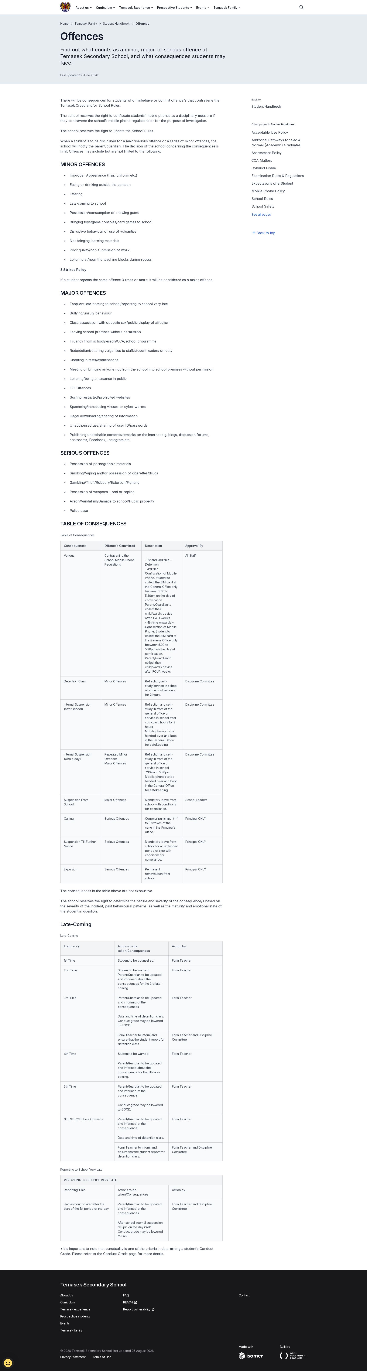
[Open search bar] (301, 7)
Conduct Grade (263, 168)
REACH (128, 1302)
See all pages (261, 214)
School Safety (262, 206)
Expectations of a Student (272, 183)
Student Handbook (116, 23)
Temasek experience (75, 1309)
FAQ (126, 1295)
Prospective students (75, 1316)
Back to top (266, 233)
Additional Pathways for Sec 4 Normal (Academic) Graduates (276, 142)
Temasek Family (86, 23)
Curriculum (67, 1302)
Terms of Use (101, 1357)
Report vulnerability (136, 1309)
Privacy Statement (73, 1357)
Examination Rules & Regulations (277, 176)
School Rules (262, 199)
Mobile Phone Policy (268, 191)
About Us (66, 1295)
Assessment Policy (266, 153)
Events (65, 1323)
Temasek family (71, 1330)
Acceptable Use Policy (269, 132)
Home (64, 23)
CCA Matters (261, 160)
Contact (244, 1295)
